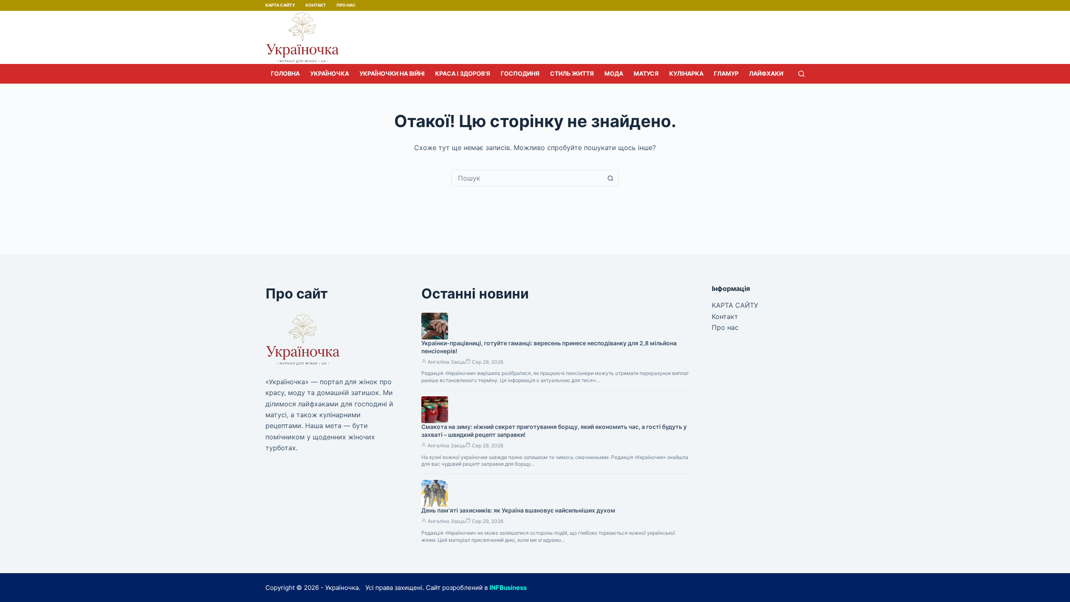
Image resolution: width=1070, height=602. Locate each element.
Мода (613, 73)
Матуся (646, 73)
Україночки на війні (392, 73)
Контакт (316, 5)
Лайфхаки (766, 73)
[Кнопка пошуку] (610, 178)
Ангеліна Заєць (447, 362)
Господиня (520, 73)
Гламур (726, 73)
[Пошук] (801, 74)
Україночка (329, 73)
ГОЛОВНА (285, 73)
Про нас (346, 5)
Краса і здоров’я (462, 73)
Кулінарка (686, 73)
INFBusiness (508, 588)
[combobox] (527, 178)
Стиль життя (572, 73)
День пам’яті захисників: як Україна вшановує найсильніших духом (518, 510)
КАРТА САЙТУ (280, 5)
